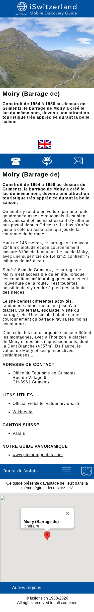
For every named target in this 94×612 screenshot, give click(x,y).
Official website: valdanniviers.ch (46, 403)
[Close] (68, 514)
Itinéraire (31, 526)
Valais (19, 433)
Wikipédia (23, 412)
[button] (47, 535)
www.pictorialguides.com (38, 455)
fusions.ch (39, 598)
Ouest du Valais (20, 470)
